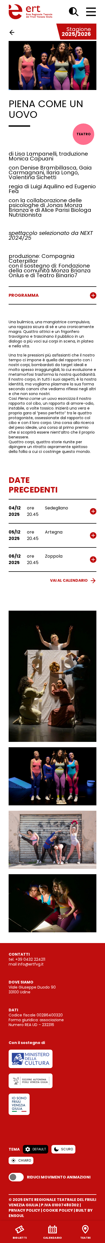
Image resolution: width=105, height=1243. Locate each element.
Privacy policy (24, 1210)
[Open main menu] (91, 11)
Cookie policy (58, 1210)
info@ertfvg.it (31, 964)
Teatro (83, 134)
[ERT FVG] (30, 11)
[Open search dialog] (73, 11)
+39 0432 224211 (30, 959)
